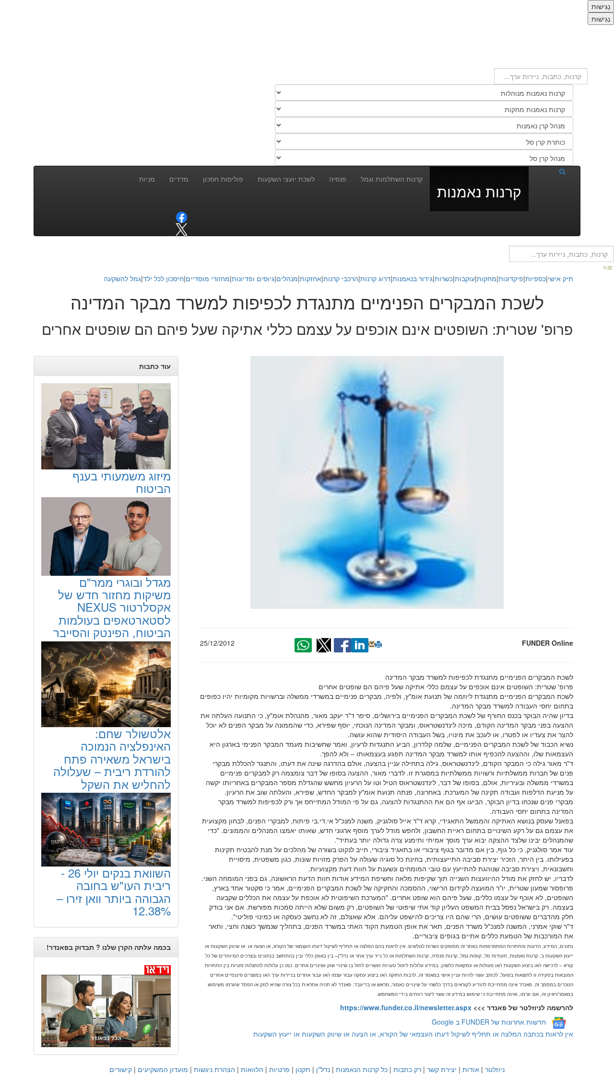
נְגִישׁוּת (600, 6)
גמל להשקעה (122, 278)
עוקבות (465, 278)
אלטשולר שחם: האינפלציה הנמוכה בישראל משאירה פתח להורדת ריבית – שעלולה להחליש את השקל (112, 758)
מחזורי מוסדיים (208, 278)
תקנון (302, 1069)
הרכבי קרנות (340, 278)
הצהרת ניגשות (214, 1069)
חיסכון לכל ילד (163, 278)
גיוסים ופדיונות (253, 278)
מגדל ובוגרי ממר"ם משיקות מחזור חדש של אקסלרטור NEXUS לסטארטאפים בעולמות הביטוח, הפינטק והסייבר (112, 607)
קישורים (120, 1069)
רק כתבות (407, 1069)
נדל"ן (323, 1069)
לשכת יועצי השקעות (286, 178)
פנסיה (337, 178)
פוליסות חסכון (223, 178)
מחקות (486, 278)
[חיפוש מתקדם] (608, 267)
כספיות (535, 278)
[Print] (378, 644)
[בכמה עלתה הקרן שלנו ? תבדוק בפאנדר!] (106, 1005)
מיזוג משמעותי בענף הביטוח (121, 481)
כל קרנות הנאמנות (362, 1069)
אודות (470, 1069)
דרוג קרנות (375, 278)
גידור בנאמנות (412, 278)
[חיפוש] (551, 171)
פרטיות (279, 1069)
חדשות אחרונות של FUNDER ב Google (489, 1022)
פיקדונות (510, 278)
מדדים (179, 178)
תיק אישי (560, 278)
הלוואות (252, 1069)
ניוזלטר (495, 1069)
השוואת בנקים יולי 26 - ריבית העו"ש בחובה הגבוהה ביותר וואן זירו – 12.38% (114, 891)
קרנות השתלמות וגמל (392, 178)
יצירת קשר (442, 1069)
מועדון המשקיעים (163, 1069)
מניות (147, 178)
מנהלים (287, 278)
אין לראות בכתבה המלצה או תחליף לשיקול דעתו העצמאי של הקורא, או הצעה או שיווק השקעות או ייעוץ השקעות (413, 1033)
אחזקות (310, 278)
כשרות (444, 278)
